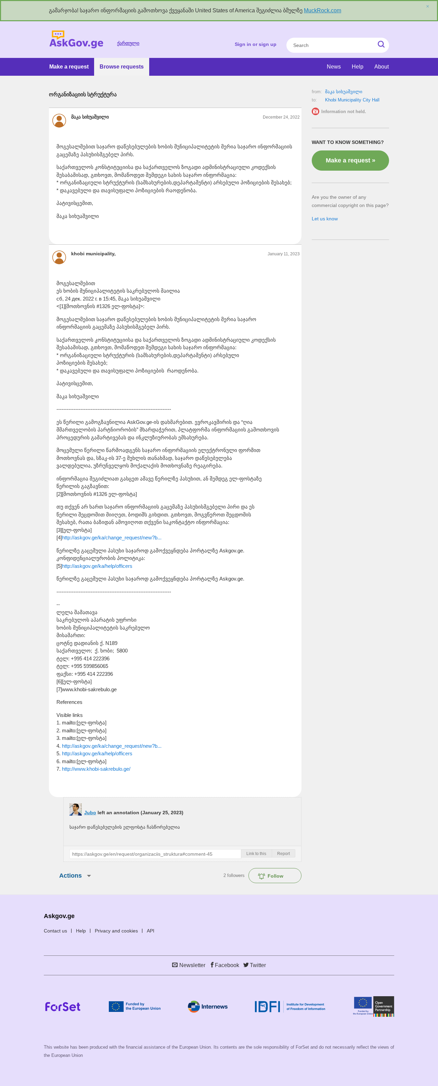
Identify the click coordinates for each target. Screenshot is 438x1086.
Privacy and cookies (116, 931)
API (150, 931)
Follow (275, 876)
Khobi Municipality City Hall (352, 99)
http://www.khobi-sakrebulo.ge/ (96, 769)
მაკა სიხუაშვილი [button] (90, 117)
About (381, 67)
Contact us (55, 931)
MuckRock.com (322, 10)
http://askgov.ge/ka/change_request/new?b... (112, 537)
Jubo (90, 812)
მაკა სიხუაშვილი (343, 91)
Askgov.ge (76, 39)
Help (357, 67)
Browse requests (122, 67)
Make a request (69, 67)
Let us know (325, 218)
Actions (70, 875)
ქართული (128, 43)
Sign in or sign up (255, 44)
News (334, 67)
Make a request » (350, 160)
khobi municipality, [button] (93, 253)
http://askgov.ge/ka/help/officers (97, 566)
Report (283, 853)
